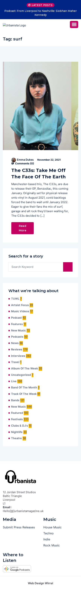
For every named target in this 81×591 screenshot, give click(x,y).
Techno (48, 533)
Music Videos (20, 311)
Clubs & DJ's (19, 425)
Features (17, 324)
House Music (52, 527)
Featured (17, 413)
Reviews (16, 349)
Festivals (17, 419)
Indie (46, 539)
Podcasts (17, 336)
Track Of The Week (24, 394)
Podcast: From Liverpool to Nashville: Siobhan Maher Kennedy (40, 13)
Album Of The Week (24, 368)
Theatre (16, 438)
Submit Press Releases (19, 527)
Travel (15, 362)
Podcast (16, 317)
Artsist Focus (20, 305)
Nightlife (17, 432)
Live (14, 381)
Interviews (18, 356)
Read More (22, 228)
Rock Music (51, 545)
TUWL (15, 298)
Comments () (24, 163)
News (15, 343)
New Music (18, 330)
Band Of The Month (24, 387)
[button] (74, 24)
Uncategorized (21, 375)
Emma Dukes (25, 159)
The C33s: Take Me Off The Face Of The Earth (38, 173)
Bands (15, 400)
